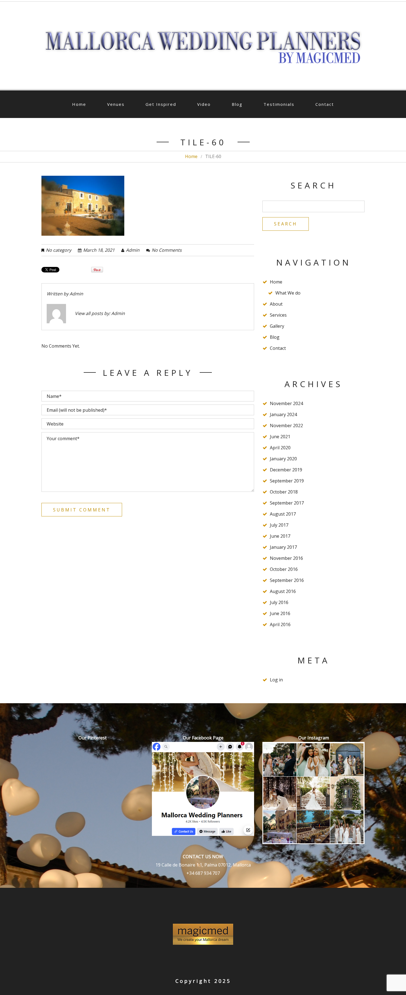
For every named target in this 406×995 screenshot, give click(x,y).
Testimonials (278, 104)
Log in (276, 680)
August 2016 (283, 591)
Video (204, 104)
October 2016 (284, 569)
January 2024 (283, 414)
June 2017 (280, 536)
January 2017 (283, 547)
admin (132, 250)
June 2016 (280, 613)
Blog (237, 104)
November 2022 (286, 425)
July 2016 (279, 602)
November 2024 (286, 403)
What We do (287, 293)
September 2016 (287, 580)
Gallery (277, 326)
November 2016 (286, 558)
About (276, 304)
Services (278, 315)
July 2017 (279, 525)
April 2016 (280, 624)
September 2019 (287, 481)
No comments (167, 250)
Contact (324, 104)
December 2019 (286, 470)
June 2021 (280, 437)
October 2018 (284, 492)
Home (79, 104)
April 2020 (280, 448)
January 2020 (283, 459)
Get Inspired (161, 104)
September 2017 (287, 503)
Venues (116, 104)
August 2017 (283, 514)
